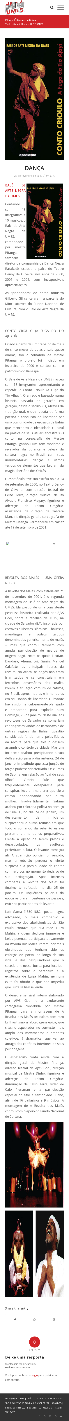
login (35, 1375)
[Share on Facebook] (15, 1319)
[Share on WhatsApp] (34, 1319)
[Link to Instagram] (54, 1319)
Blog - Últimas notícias (20, 20)
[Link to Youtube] (61, 1416)
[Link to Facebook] (39, 1416)
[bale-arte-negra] (34, 99)
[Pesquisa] (50, 7)
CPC (52, 175)
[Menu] (59, 7)
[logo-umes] (28, 7)
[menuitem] (50, 7)
